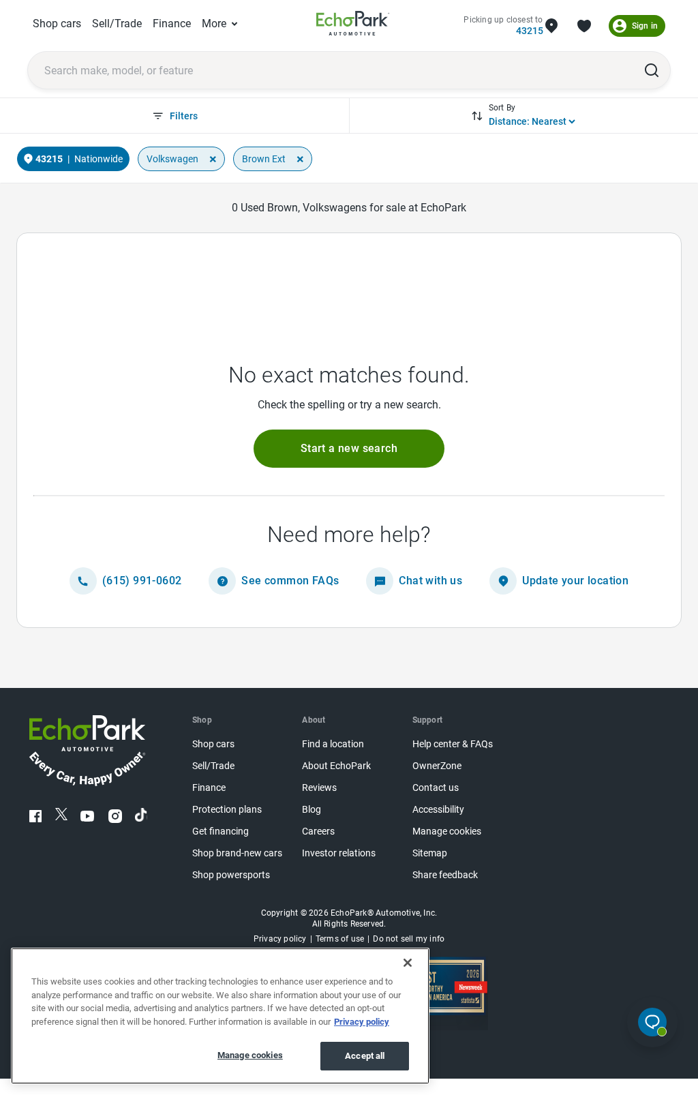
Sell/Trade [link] (117, 23)
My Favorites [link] (584, 26)
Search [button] (651, 70)
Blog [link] (311, 810)
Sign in (645, 26)
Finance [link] (172, 23)
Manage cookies (250, 1055)
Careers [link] (318, 831)
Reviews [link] (319, 788)
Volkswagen (172, 158)
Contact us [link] (435, 788)
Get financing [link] (220, 831)
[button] (349, 449)
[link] (353, 25)
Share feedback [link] (445, 875)
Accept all (364, 1056)
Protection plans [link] (227, 810)
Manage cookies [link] (446, 831)
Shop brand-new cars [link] (237, 853)
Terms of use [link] (340, 939)
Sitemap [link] (429, 853)
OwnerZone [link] (436, 766)
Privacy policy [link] (280, 939)
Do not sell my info (408, 939)
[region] (220, 1016)
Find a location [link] (333, 744)
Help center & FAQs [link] (452, 744)
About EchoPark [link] (336, 766)
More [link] (214, 23)
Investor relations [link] (339, 853)
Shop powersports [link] (231, 875)
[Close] (408, 963)
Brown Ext (264, 158)
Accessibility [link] (438, 810)
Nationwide (98, 158)
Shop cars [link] (57, 23)
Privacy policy (361, 1022)
